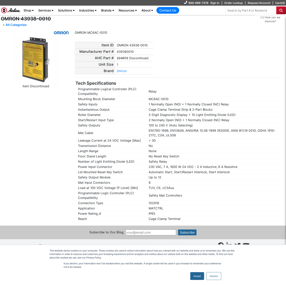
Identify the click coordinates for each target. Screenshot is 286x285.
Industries (86, 10)
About (146, 10)
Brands (106, 10)
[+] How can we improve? (270, 19)
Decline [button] (214, 276)
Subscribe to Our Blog (106, 232)
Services (44, 10)
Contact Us (167, 10)
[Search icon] (281, 10)
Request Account (259, 2)
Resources (126, 10)
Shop (27, 10)
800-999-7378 (198, 2)
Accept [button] (197, 276)
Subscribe (187, 232)
